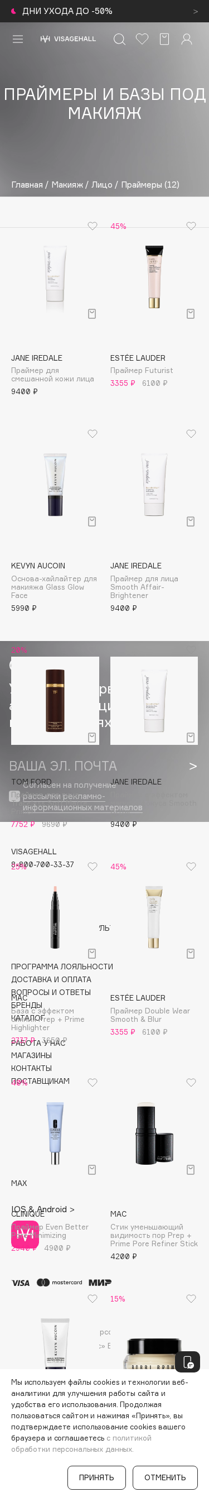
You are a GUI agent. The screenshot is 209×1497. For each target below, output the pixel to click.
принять (96, 1477)
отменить (165, 1477)
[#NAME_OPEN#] (187, 1361)
